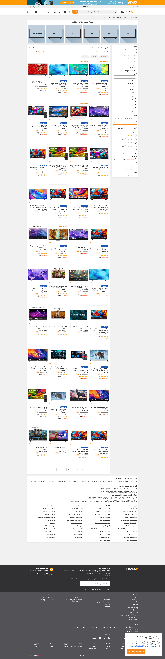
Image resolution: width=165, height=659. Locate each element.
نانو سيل (133, 64)
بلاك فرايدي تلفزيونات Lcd (49, 531)
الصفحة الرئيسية (134, 17)
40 (133, 111)
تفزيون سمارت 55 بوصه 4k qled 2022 (100, 528)
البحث (75, 12)
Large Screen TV (130, 71)
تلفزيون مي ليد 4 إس (77, 511)
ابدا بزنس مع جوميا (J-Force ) (75, 601)
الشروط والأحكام (106, 599)
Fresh (108, 646)
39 (133, 108)
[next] (29, 52)
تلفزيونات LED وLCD (129, 55)
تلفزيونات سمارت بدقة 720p (103, 511)
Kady (94, 646)
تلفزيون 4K (79, 525)
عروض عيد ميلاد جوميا (133, 619)
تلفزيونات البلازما (130, 61)
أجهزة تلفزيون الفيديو (132, 505)
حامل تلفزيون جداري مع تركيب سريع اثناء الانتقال (50, 51)
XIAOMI (37, 646)
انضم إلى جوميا (106, 597)
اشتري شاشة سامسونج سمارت (47, 505)
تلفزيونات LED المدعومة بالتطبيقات (46, 517)
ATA (132, 86)
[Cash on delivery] (109, 638)
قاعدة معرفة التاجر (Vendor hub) (73, 599)
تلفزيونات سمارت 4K (132, 531)
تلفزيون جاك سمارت (132, 508)
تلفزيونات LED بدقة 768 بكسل (102, 523)
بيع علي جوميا (133, 6)
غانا (52, 599)
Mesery (66, 643)
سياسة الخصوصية (106, 601)
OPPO (51, 643)
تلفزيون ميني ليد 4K (50, 520)
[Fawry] (94, 638)
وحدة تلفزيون (32, 51)
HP (95, 643)
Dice (109, 644)
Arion (132, 80)
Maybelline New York (76, 646)
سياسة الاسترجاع (134, 612)
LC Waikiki (79, 643)
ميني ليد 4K (52, 523)
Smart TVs (132, 67)
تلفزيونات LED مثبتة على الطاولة (129, 520)
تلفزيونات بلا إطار (51, 534)
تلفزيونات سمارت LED (49, 528)
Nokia (66, 646)
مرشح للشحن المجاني (128, 169)
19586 (130, 629)
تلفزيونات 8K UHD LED (76, 523)
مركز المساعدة (134, 599)
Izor (95, 644)
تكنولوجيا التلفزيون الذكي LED (75, 514)
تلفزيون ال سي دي (78, 531)
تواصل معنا (135, 597)
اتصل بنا (136, 601)
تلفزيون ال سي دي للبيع (72, 51)
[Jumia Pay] (79, 7)
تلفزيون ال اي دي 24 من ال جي (102, 514)
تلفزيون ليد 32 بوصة (105, 540)
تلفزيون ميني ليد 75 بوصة (49, 511)
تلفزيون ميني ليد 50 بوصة (131, 514)
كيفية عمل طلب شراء (133, 607)
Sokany (37, 643)
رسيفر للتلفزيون (96, 51)
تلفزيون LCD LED (132, 534)
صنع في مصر (130, 166)
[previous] (107, 52)
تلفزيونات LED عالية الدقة (130, 537)
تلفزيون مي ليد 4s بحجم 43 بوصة (74, 520)
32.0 (132, 105)
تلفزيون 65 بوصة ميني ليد (49, 514)
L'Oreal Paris (92, 648)
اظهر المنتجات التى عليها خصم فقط (124, 118)
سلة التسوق (30, 12)
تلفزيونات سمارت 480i (104, 508)
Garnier (108, 648)
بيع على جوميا (78, 597)
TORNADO (36, 644)
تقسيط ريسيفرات (51, 537)
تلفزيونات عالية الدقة (105, 534)
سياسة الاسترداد (134, 614)
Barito (132, 89)
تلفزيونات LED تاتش (105, 520)
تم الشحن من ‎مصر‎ (128, 152)
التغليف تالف (130, 175)
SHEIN (51, 646)
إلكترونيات (125, 17)
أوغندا (43, 601)
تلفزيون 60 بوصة (85, 51)
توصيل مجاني (107, 604)
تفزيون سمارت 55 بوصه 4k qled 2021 (127, 528)
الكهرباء (108, 505)
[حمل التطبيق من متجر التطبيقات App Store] (49, 574)
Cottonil (122, 648)
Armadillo (131, 83)
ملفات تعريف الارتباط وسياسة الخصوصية (142, 646)
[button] (91, 77)
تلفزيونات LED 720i (105, 517)
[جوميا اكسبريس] (130, 159)
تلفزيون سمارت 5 (78, 534)
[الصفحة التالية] (59, 469)
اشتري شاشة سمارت (77, 505)
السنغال (43, 599)
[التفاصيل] (114, 159)
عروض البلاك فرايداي (133, 617)
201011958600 (130, 631)
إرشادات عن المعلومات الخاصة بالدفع (129, 615)
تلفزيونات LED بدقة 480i (131, 517)
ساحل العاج (50, 597)
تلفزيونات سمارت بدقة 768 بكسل (47, 508)
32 (133, 102)
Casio (122, 646)
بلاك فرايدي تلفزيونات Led (130, 523)
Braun (122, 644)
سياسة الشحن (134, 610)
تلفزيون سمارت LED (50, 525)
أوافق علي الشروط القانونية (103, 575)
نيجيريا (43, 597)
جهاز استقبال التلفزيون (104, 537)
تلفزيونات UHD (78, 537)
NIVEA (66, 644)
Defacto (108, 643)
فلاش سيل (107, 606)
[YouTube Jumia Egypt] (125, 638)
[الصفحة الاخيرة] (55, 469)
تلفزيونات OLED (130, 58)
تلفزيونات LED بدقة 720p (76, 517)
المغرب (51, 602)
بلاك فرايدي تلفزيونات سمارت (130, 511)
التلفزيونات (134, 52)
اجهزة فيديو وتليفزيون (116, 17)
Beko (132, 92)
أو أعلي (124, 136)
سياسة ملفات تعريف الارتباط (103, 602)
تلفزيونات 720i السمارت (76, 508)
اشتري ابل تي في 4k (105, 525)
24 (133, 99)
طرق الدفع (135, 608)
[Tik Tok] (121, 638)
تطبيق (114, 122)
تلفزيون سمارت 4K (77, 528)
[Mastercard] (99, 638)
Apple (122, 643)
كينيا (52, 601)
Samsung (51, 644)
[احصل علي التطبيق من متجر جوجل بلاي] (41, 574)
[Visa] (104, 638)
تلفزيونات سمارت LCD (131, 540)
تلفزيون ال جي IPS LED (131, 525)
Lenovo (80, 644)
